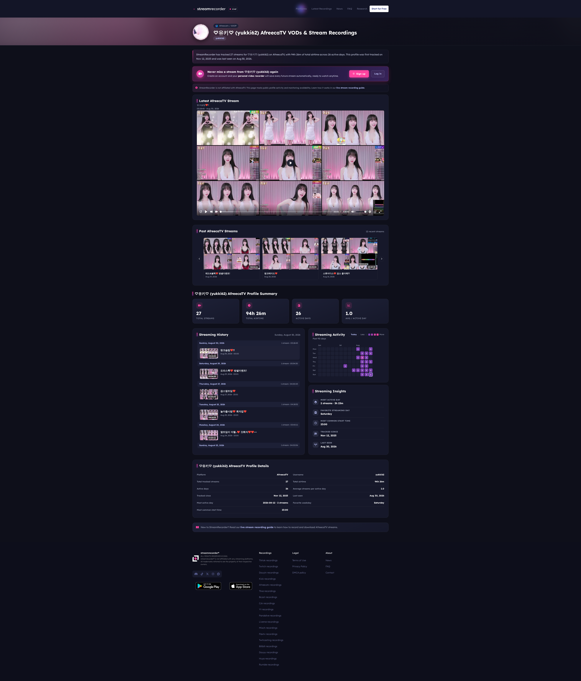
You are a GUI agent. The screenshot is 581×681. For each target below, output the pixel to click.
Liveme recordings (269, 621)
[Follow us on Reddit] (218, 574)
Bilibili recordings (268, 646)
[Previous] (199, 259)
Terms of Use (299, 560)
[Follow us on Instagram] (213, 574)
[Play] (206, 211)
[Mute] (352, 211)
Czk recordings (267, 603)
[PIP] (375, 211)
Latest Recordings (322, 8)
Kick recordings (267, 578)
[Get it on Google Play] (208, 586)
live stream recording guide (350, 88)
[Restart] (200, 211)
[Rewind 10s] (211, 211)
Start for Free (379, 8)
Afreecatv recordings (270, 584)
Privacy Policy (299, 566)
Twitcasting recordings (271, 640)
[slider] (276, 211)
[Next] (381, 259)
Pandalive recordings (270, 615)
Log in (377, 73)
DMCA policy (299, 572)
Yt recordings (266, 609)
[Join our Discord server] (196, 574)
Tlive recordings (267, 591)
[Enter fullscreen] (380, 211)
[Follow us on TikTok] (202, 574)
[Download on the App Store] (241, 586)
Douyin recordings (269, 572)
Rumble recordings (269, 664)
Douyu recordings (268, 652)
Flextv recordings (268, 634)
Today (354, 334)
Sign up (360, 73)
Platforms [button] (301, 8)
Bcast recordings (268, 597)
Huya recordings (268, 658)
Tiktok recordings (268, 560)
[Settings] (369, 211)
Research (362, 8)
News (339, 8)
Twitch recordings (268, 566)
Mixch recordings (268, 627)
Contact (330, 572)
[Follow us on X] (207, 574)
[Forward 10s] (216, 211)
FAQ (349, 8)
